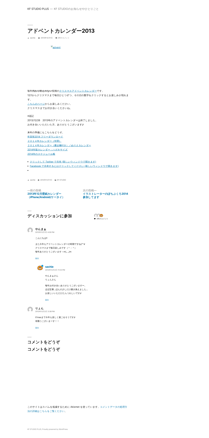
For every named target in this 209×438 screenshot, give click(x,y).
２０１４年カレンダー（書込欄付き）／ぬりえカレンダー (59, 145)
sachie (32, 38)
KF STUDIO (61, 180)
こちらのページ (36, 103)
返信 (37, 258)
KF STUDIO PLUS (38, 8)
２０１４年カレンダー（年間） (44, 141)
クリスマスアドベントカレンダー (78, 90)
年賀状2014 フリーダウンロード (45, 136)
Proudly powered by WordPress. (55, 429)
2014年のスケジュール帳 (41, 154)
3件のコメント (63, 38)
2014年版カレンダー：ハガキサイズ (47, 149)
